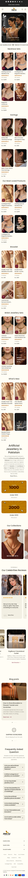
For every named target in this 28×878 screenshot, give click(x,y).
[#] (14, 28)
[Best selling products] (21, 224)
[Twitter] (11, 2)
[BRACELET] (21, 290)
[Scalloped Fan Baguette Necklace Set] (21, 61)
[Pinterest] (15, 2)
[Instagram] (6, 2)
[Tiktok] (17, 2)
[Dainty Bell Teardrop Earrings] (7, 127)
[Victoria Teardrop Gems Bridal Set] (7, 356)
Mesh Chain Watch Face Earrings (7, 169)
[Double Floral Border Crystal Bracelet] (21, 259)
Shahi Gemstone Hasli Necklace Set (20, 336)
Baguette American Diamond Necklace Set (7, 103)
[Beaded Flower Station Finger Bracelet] (7, 422)
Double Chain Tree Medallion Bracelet (6, 270)
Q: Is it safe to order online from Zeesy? (12, 818)
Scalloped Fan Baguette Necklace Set (20, 72)
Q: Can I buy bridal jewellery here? (10, 782)
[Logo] (14, 9)
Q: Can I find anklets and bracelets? (12, 811)
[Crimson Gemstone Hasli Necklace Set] (7, 325)
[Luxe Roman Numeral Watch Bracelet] (7, 290)
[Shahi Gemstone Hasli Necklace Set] (21, 325)
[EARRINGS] (21, 158)
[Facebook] (8, 2)
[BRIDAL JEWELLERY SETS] (21, 356)
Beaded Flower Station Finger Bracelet (5, 433)
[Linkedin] (22, 2)
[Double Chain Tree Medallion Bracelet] (7, 259)
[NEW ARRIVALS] (21, 422)
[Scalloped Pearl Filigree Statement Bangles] (7, 193)
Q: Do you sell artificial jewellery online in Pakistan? (11, 767)
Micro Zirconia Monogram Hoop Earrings (19, 139)
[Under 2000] (14, 510)
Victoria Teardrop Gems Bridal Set (6, 367)
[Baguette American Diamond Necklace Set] (7, 92)
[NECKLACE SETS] (21, 92)
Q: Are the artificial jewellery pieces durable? (12, 797)
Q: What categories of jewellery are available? (12, 775)
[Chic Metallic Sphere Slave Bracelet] (21, 391)
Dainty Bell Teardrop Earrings (6, 138)
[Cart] (25, 9)
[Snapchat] (20, 2)
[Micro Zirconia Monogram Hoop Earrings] (21, 127)
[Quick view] (16, 68)
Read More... (14, 476)
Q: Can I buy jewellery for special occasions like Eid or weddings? (12, 789)
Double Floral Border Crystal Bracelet (19, 270)
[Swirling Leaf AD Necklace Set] (7, 61)
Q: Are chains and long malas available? (11, 804)
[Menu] (2, 9)
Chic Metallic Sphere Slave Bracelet (18, 402)
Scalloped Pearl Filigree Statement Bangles (6, 204)
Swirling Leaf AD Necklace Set (6, 72)
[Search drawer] (22, 9)
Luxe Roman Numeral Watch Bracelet (6, 301)
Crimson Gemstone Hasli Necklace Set (6, 336)
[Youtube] (13, 2)
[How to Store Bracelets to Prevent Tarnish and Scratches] (14, 701)
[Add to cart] (3, 68)
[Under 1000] (14, 490)
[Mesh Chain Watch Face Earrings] (7, 158)
